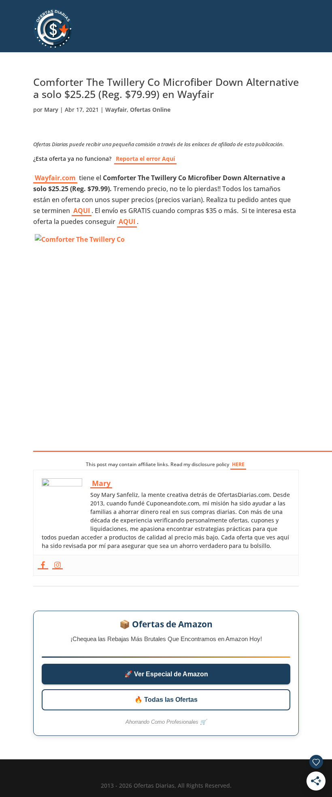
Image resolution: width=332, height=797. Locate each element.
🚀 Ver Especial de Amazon (166, 674)
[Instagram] (57, 565)
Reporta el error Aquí (145, 158)
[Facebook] (43, 565)
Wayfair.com (55, 177)
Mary (51, 109)
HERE (238, 464)
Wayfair (116, 109)
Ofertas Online (150, 109)
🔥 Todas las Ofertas (166, 699)
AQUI (81, 210)
